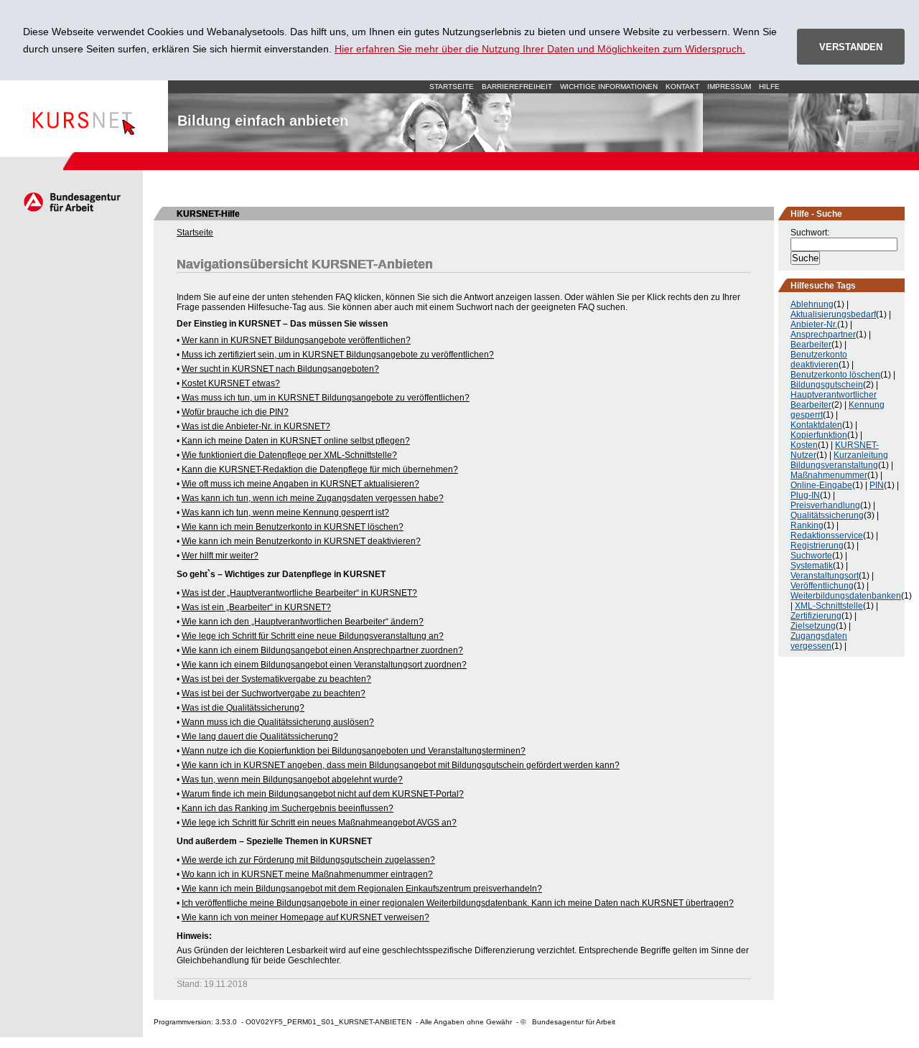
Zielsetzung (813, 626)
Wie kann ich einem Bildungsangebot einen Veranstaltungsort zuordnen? (324, 665)
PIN (876, 485)
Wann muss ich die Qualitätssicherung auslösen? (278, 722)
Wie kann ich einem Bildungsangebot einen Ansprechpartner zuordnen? (322, 650)
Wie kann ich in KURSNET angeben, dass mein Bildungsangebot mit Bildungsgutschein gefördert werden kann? (401, 765)
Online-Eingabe (821, 485)
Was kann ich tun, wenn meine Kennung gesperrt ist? (285, 512)
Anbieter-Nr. (813, 324)
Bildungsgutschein (826, 385)
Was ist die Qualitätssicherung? (243, 708)
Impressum (729, 86)
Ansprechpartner (823, 334)
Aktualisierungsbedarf (833, 314)
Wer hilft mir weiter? (220, 556)
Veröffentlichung (822, 586)
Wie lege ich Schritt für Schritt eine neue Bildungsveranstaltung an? (313, 636)
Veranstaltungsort (824, 576)
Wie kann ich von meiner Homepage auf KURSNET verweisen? (305, 917)
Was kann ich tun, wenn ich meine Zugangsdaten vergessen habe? (313, 498)
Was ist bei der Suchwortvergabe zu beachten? (273, 693)
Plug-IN (805, 495)
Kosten (804, 445)
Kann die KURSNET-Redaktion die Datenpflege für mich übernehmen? (320, 469)
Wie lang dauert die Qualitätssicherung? (260, 736)
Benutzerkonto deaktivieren (818, 360)
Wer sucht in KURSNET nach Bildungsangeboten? (280, 369)
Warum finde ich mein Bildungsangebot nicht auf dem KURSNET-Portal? (323, 794)
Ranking (807, 525)
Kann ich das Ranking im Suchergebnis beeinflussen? (287, 808)
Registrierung (817, 546)
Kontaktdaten (816, 425)
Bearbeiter (810, 345)
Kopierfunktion (818, 435)
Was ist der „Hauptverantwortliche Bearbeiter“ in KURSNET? (299, 593)
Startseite (84, 116)
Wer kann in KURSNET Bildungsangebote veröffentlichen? (296, 340)
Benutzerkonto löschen (835, 375)
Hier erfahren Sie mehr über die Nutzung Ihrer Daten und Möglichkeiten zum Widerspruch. (540, 49)
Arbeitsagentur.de (71, 201)
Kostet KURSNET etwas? (231, 383)
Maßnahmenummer (828, 475)
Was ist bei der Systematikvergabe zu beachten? (276, 679)
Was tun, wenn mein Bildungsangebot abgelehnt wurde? (292, 780)
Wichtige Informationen (609, 86)
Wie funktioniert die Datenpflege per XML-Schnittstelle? (289, 455)
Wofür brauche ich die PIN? (235, 412)
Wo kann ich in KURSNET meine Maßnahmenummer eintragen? (307, 874)
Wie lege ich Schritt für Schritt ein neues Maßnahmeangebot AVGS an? (319, 823)
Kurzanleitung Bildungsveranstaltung (839, 460)
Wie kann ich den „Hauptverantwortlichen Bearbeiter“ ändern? (303, 622)
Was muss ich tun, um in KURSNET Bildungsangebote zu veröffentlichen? (326, 398)
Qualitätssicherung (827, 515)
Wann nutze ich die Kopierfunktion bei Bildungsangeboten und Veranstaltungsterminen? (354, 751)
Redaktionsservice (826, 535)
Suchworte (811, 556)
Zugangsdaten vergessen (818, 641)
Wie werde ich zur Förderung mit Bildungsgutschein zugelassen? (308, 860)
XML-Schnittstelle (829, 606)
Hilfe (769, 86)
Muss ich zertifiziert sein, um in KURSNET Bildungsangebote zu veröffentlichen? (338, 355)
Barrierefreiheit (517, 86)
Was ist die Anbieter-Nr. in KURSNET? (256, 426)
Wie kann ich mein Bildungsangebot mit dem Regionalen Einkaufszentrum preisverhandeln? (362, 889)
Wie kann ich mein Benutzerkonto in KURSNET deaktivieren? (301, 541)
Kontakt (682, 86)
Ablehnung (812, 304)
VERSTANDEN (850, 47)
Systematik (811, 566)
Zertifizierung (815, 616)
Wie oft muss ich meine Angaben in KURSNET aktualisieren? (300, 484)
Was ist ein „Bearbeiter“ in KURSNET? (256, 607)
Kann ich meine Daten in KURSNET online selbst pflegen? (296, 441)
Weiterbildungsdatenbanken (845, 596)
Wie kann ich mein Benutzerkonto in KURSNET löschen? (292, 527)
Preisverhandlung (825, 505)
